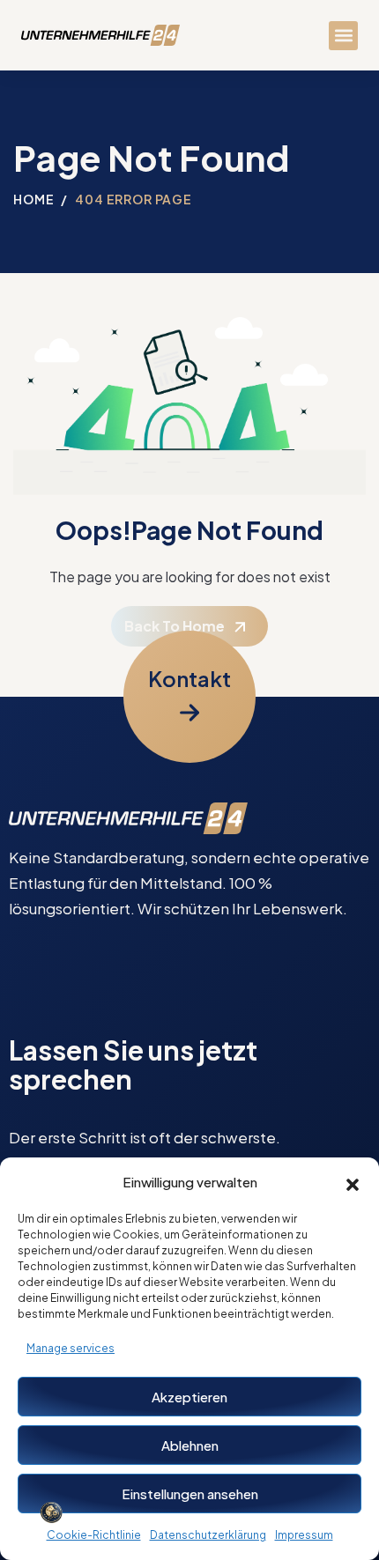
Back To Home (174, 626)
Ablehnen (190, 1445)
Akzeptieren (189, 1396)
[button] (352, 1182)
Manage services (70, 1348)
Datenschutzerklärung (208, 1535)
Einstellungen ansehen (190, 1493)
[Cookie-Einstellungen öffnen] (51, 1513)
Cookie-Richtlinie (94, 1535)
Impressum (304, 1535)
